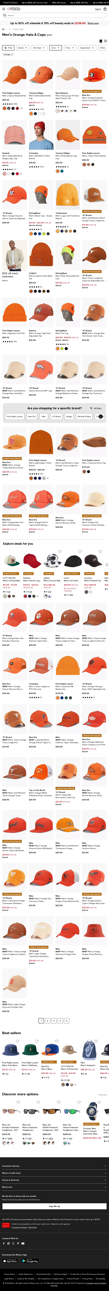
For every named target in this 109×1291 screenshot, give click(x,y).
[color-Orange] (31, 113)
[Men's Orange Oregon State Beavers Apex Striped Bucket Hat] (94, 930)
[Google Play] (30, 1261)
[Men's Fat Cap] (68, 312)
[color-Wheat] (70, 231)
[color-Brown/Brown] (53, 1143)
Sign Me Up (54, 1206)
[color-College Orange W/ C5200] (4, 108)
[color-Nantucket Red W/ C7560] (17, 108)
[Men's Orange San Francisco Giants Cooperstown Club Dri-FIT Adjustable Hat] (41, 877)
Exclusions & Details (19, 1227)
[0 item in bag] (105, 9)
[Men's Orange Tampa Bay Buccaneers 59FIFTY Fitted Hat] (14, 442)
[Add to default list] (59, 551)
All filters (97, 408)
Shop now (92, 23)
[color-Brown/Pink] (12, 1143)
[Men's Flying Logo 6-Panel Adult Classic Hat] (68, 75)
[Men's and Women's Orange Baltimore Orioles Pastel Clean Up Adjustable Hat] (68, 370)
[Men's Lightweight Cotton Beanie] (41, 442)
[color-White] (8, 173)
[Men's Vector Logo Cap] (32, 561)
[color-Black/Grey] (8, 1143)
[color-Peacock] (62, 231)
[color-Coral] (4, 173)
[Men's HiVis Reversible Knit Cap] (68, 255)
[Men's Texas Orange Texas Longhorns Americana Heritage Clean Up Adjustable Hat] (14, 719)
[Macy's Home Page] (13, 9)
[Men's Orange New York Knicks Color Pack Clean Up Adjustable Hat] (94, 312)
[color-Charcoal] (48, 233)
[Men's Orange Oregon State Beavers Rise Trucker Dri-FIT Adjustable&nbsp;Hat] (68, 877)
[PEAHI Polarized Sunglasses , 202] (52, 1111)
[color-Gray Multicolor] (28, 1143)
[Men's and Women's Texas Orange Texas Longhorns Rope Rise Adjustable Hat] (14, 772)
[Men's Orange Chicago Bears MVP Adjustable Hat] (94, 665)
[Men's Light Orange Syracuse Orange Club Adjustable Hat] (14, 983)
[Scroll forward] (101, 416)
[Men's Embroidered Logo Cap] (68, 135)
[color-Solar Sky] (84, 164)
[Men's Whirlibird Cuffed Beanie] (41, 135)
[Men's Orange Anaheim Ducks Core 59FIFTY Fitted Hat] (94, 75)
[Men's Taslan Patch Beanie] (94, 135)
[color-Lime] (43, 233)
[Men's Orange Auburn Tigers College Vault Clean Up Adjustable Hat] (94, 877)
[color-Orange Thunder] (57, 171)
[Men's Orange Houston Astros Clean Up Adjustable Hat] (14, 195)
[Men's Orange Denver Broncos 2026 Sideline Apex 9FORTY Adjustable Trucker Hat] (94, 772)
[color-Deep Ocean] (62, 171)
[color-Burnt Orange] (31, 478)
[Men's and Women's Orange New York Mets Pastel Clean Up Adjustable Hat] (14, 370)
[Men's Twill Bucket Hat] (30, 1049)
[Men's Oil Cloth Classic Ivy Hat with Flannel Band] (73, 561)
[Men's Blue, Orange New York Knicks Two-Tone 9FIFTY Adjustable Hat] (50, 1049)
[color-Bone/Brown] (71, 1084)
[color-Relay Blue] (8, 108)
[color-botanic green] (92, 164)
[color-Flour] (90, 592)
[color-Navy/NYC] (67, 1084)
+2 (48, 478)
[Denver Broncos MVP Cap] (41, 370)
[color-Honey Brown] (43, 291)
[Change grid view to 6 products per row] (105, 41)
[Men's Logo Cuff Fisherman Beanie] (68, 195)
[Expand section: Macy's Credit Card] (54, 1173)
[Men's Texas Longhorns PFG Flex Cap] (41, 665)
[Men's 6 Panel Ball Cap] (12, 561)
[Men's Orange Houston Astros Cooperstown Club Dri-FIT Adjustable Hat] (94, 824)
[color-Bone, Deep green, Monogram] (5, 596)
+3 (21, 174)
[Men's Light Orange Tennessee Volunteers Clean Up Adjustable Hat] (41, 930)
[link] (14, 101)
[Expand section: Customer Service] (54, 1166)
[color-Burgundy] (62, 111)
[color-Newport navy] (35, 478)
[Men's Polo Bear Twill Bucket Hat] (11, 1049)
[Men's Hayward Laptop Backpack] (89, 1049)
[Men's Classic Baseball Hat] (14, 75)
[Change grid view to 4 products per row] (101, 41)
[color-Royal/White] (50, 596)
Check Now (32, 1227)
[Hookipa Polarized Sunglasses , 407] (11, 1111)
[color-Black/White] (45, 596)
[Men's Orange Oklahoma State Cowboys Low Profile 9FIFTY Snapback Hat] (94, 719)
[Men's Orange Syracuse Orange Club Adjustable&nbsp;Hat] (68, 930)
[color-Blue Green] (65, 1143)
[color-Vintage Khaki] (88, 164)
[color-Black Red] (13, 108)
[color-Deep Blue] (39, 291)
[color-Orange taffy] (57, 111)
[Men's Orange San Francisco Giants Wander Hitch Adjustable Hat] (94, 499)
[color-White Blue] (69, 1143)
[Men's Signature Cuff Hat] (14, 312)
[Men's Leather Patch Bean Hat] (41, 255)
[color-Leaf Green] (66, 231)
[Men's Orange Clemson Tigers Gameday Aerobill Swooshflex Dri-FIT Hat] (68, 719)
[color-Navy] (35, 113)
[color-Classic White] (39, 113)
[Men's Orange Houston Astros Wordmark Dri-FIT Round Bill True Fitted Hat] (41, 824)
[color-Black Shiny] (24, 1143)
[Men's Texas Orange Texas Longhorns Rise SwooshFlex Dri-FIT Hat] (68, 617)
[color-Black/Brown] (4, 1143)
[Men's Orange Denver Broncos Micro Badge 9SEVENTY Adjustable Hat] (14, 665)
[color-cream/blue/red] (13, 596)
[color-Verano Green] (66, 697)
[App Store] (10, 1261)
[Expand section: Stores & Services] (54, 1180)
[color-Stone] (43, 113)
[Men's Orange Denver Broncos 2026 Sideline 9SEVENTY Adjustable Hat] (68, 499)
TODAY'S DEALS (10, 3)
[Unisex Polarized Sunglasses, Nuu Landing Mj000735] (72, 1111)
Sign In (98, 9)
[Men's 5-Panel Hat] (70, 1049)
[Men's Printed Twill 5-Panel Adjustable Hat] (93, 561)
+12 (21, 108)
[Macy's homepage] (3, 30)
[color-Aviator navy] (88, 471)
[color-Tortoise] (33, 1143)
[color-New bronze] (84, 471)
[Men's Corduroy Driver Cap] (94, 442)
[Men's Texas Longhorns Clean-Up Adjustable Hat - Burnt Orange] (94, 255)
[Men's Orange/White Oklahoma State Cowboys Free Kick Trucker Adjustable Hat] (41, 772)
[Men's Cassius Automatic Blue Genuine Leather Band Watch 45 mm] (92, 1111)
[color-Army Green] (33, 596)
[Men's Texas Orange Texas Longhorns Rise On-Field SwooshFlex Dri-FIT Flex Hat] (94, 617)
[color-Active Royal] (62, 697)
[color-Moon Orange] (57, 697)
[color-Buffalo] (86, 592)
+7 (75, 1085)
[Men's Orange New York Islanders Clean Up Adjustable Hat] (14, 617)
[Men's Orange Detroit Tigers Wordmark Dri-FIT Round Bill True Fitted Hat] (14, 824)
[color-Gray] (43, 478)
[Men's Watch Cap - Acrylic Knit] (41, 195)
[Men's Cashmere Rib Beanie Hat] (68, 665)
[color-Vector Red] (17, 173)
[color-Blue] (39, 233)
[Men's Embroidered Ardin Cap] (41, 75)
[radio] (4, 108)
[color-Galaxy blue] (66, 111)
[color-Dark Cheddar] (57, 231)
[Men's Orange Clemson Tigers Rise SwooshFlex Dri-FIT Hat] (41, 617)
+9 (38, 596)
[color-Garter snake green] (70, 111)
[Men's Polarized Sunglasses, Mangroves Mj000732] (31, 1111)
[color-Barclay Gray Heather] (70, 697)
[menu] (3, 9)
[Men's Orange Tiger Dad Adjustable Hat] (41, 312)
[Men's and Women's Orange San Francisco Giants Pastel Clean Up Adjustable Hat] (94, 370)
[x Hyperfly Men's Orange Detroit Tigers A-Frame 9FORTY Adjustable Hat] (41, 719)
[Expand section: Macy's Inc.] (54, 1187)
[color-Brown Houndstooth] (63, 1084)
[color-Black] (13, 173)
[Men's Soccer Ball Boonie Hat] (53, 561)
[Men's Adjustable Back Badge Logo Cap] (14, 135)
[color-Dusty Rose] (9, 596)
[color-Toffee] (31, 291)
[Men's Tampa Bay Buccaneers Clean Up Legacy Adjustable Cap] (68, 772)
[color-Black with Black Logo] (74, 111)
